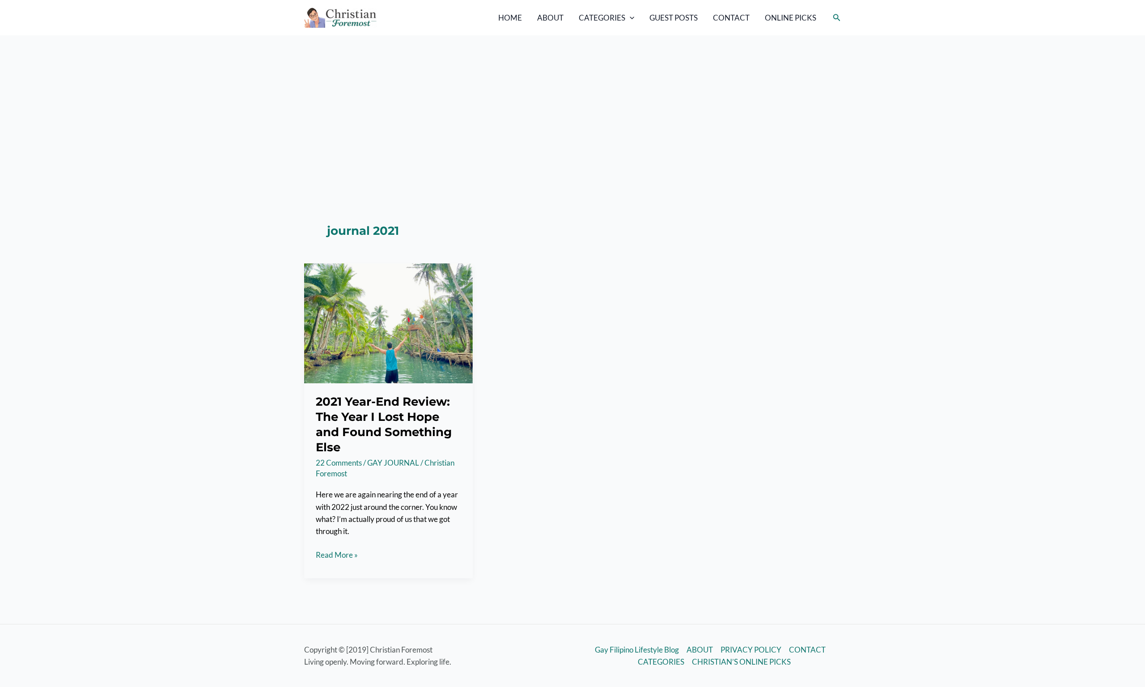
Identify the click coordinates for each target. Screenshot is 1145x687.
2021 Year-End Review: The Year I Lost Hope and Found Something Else (384, 424)
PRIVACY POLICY (751, 649)
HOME (510, 17)
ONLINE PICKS (790, 17)
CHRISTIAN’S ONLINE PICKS (741, 661)
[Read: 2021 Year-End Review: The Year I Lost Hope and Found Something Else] (388, 322)
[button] (629, 18)
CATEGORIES (602, 17)
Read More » (337, 555)
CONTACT (731, 17)
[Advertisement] (572, 102)
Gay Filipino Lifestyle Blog (637, 649)
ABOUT (550, 17)
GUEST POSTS (673, 17)
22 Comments (339, 462)
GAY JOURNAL (393, 462)
